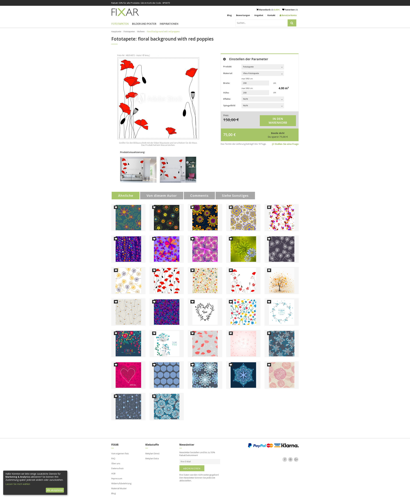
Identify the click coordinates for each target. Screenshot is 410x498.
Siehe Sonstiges (235, 195)
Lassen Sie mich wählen (17, 484)
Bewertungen (243, 15)
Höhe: (226, 92)
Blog (229, 15)
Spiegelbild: (229, 105)
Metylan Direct (152, 453)
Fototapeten (120, 23)
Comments (199, 195)
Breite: (226, 83)
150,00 (229, 119)
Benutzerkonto (289, 15)
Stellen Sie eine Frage (286, 143)
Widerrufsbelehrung (121, 483)
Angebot (258, 15)
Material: (228, 73)
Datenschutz (117, 468)
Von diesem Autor (162, 195)
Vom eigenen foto (120, 453)
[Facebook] (284, 459)
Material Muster (119, 488)
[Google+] (296, 459)
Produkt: (227, 66)
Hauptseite (116, 31)
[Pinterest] (290, 459)
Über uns (115, 463)
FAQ (113, 458)
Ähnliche (125, 195)
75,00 (228, 134)
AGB (113, 473)
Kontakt (271, 15)
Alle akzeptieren (55, 490)
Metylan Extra (152, 458)
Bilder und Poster (144, 23)
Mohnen (141, 31)
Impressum (116, 478)
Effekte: (227, 98)
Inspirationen (169, 23)
